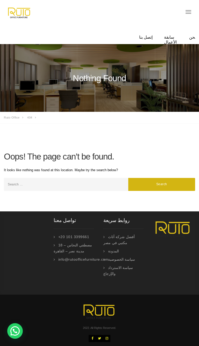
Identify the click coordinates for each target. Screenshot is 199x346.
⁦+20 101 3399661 (73, 237)
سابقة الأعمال (170, 39)
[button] (15, 331)
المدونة (113, 251)
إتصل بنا (146, 37)
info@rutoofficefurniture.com (83, 259)
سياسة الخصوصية (121, 259)
